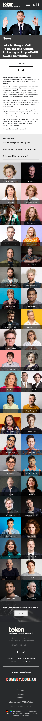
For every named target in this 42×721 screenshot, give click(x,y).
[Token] (11, 5)
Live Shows (25, 662)
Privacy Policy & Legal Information (21, 641)
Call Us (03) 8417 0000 (21, 645)
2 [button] (23, 33)
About (10, 658)
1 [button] (19, 33)
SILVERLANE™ (25, 707)
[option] (21, 22)
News (13, 662)
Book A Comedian (26, 658)
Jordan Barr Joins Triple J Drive (17, 142)
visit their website (13, 125)
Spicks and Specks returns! (15, 156)
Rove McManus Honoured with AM (19, 149)
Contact (21, 613)
